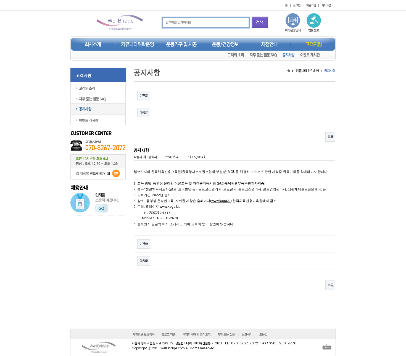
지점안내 (269, 44)
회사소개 (93, 44)
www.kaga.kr (221, 201)
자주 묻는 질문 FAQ (263, 55)
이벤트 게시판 (310, 55)
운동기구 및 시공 (181, 44)
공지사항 (289, 55)
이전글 (143, 96)
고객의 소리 (236, 55)
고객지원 (313, 44)
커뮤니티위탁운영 (137, 44)
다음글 (143, 113)
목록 (330, 137)
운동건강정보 (225, 44)
